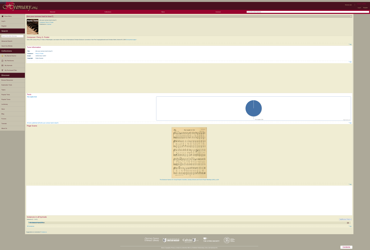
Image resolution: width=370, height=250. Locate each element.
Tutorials (4, 123)
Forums (3, 118)
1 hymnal (48, 24)
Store (163, 12)
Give (206, 247)
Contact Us (179, 247)
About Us (4, 128)
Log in (359, 7)
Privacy (173, 247)
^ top (350, 44)
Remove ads (348, 5)
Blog (2, 114)
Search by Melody (6, 46)
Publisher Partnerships (198, 247)
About (162, 247)
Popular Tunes (5, 99)
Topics (3, 90)
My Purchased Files (11, 70)
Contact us (44, 232)
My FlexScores (9, 60)
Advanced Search (6, 41)
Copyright (167, 247)
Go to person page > (131, 39)
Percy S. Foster (39, 53)
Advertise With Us (187, 247)
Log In (3, 21)
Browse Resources (7, 80)
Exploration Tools (6, 85)
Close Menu (8, 16)
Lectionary (4, 104)
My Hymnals (8, 65)
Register (365, 7)
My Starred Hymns (10, 56)
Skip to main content (5, 1)
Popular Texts (5, 94)
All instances (30, 226)
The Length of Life (32, 97)
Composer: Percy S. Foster (46, 22)
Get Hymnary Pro (213, 247)
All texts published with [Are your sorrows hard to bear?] (42, 123)
